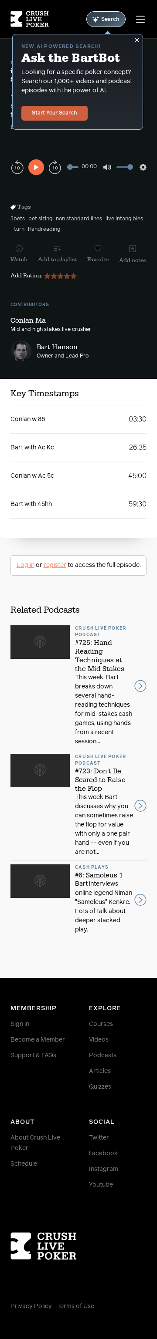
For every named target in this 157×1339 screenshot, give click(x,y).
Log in (25, 565)
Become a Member (37, 1040)
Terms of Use (75, 1306)
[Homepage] (29, 19)
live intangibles (124, 219)
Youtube (101, 1185)
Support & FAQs (33, 1055)
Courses (101, 1024)
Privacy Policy (31, 1306)
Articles (100, 1071)
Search (110, 19)
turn (19, 229)
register (55, 565)
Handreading (44, 229)
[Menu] (140, 19)
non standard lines (79, 219)
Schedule (23, 1164)
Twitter (99, 1138)
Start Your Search (54, 113)
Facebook (103, 1153)
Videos (99, 1040)
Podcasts (102, 1055)
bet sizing (40, 219)
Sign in (19, 1024)
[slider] (72, 167)
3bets (17, 219)
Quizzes (100, 1087)
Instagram (103, 1169)
